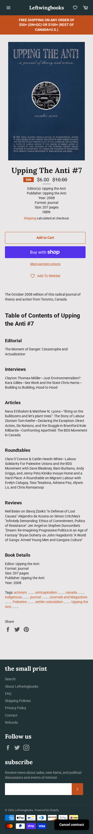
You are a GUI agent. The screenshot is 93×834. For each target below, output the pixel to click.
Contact (11, 715)
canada (71, 592)
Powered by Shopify (47, 810)
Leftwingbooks (46, 7)
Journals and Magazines (68, 597)
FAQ (8, 694)
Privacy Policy (15, 708)
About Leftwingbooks (21, 686)
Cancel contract (71, 825)
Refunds (11, 722)
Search (10, 679)
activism (20, 592)
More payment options (45, 264)
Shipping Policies (18, 701)
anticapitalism (46, 592)
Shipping (30, 218)
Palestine (20, 602)
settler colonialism (49, 602)
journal (35, 597)
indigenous (13, 597)
